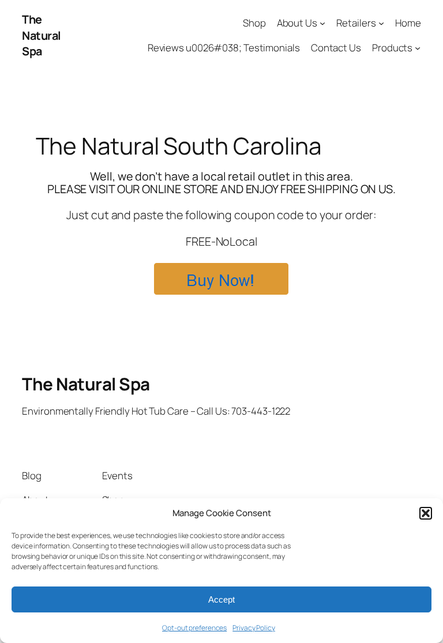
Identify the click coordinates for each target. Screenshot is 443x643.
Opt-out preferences (194, 628)
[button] (425, 513)
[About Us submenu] (322, 23)
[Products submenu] (418, 48)
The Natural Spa (41, 35)
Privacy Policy (253, 628)
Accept (221, 599)
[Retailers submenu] (381, 23)
